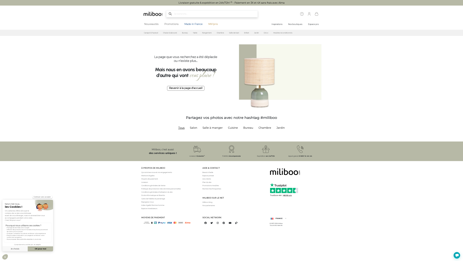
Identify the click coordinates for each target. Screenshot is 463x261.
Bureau (248, 127)
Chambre (265, 127)
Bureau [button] (185, 33)
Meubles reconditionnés (282, 33)
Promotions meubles (210, 185)
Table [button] (195, 33)
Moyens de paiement (149, 179)
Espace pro (313, 24)
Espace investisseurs (149, 208)
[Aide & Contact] (302, 14)
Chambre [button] (220, 33)
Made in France (193, 24)
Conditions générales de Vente (153, 185)
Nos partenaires (208, 205)
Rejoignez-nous (147, 202)
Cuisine (233, 127)
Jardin (280, 127)
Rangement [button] (207, 33)
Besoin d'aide (207, 172)
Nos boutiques (295, 24)
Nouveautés (151, 24)
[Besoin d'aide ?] (457, 255)
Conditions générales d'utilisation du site (157, 192)
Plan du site (206, 182)
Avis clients (206, 179)
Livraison (144, 182)
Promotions (171, 24)
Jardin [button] (256, 33)
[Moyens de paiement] (170, 222)
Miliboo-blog (207, 202)
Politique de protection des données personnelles (161, 189)
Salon (193, 127)
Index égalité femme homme (152, 205)
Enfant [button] (246, 33)
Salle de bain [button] (234, 33)
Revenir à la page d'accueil (185, 88)
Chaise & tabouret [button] (170, 33)
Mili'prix (213, 24)
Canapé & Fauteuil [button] (151, 33)
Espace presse (208, 176)
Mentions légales (147, 176)
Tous (181, 127)
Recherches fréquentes (211, 189)
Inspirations (277, 24)
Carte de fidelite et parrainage (153, 199)
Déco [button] (266, 33)
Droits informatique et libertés (153, 195)
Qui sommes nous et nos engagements (156, 172)
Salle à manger (213, 127)
